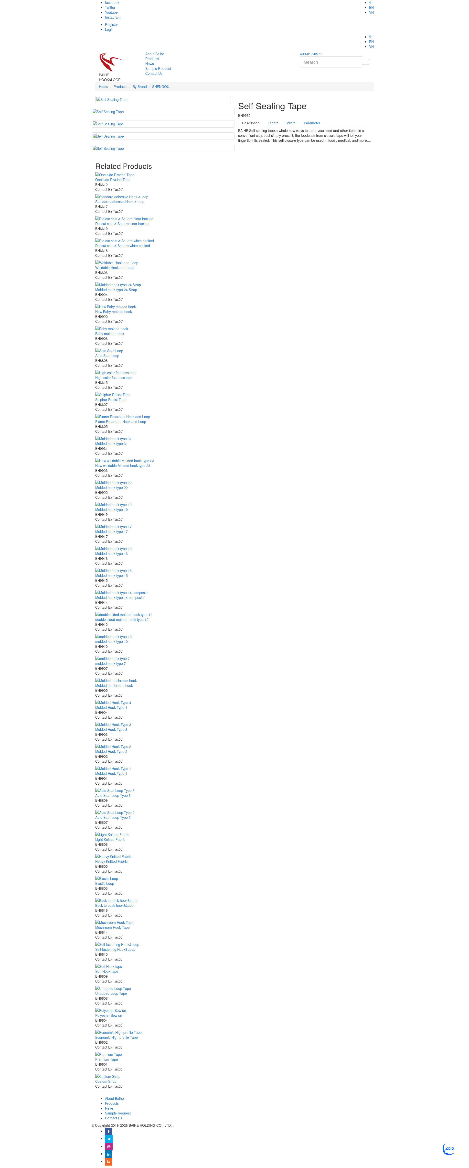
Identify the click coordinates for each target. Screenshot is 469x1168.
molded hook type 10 (111, 641)
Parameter (312, 122)
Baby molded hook (109, 333)
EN (371, 7)
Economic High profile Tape (116, 1037)
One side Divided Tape (112, 179)
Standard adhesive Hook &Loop (119, 201)
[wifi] (108, 1161)
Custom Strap (106, 1081)
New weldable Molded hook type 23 (122, 465)
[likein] (108, 1153)
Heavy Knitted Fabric (111, 861)
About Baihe (114, 1098)
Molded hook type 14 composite (120, 597)
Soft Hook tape (106, 971)
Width (291, 122)
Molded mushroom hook (114, 685)
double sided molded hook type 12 (122, 619)
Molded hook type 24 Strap (116, 289)
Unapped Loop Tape (111, 993)
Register (111, 24)
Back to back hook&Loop (114, 905)
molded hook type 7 (110, 663)
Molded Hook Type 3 (111, 729)
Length (273, 122)
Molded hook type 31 (111, 443)
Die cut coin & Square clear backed (122, 223)
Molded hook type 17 (111, 531)
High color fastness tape (114, 377)
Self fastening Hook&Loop (115, 949)
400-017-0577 (311, 53)
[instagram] (109, 1146)
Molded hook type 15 (111, 575)
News (109, 1108)
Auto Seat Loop (107, 355)
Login (109, 29)
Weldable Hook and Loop (114, 267)
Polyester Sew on (108, 1015)
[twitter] (109, 1138)
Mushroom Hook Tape (112, 927)
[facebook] (108, 1130)
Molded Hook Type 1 (111, 773)
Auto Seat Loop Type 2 (113, 817)
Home (103, 86)
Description (250, 122)
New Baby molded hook (113, 311)
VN (371, 12)
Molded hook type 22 (111, 487)
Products (120, 86)
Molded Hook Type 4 (111, 707)
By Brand (140, 86)
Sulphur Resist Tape (111, 399)
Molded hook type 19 (111, 509)
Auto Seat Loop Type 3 (113, 795)
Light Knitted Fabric (110, 839)
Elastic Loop (104, 883)
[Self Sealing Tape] (163, 111)
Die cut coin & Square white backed (122, 245)
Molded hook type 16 (111, 553)
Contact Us (113, 1117)
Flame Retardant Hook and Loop (120, 421)
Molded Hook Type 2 (111, 751)
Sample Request (118, 1113)
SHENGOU (160, 86)
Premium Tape (106, 1059)
